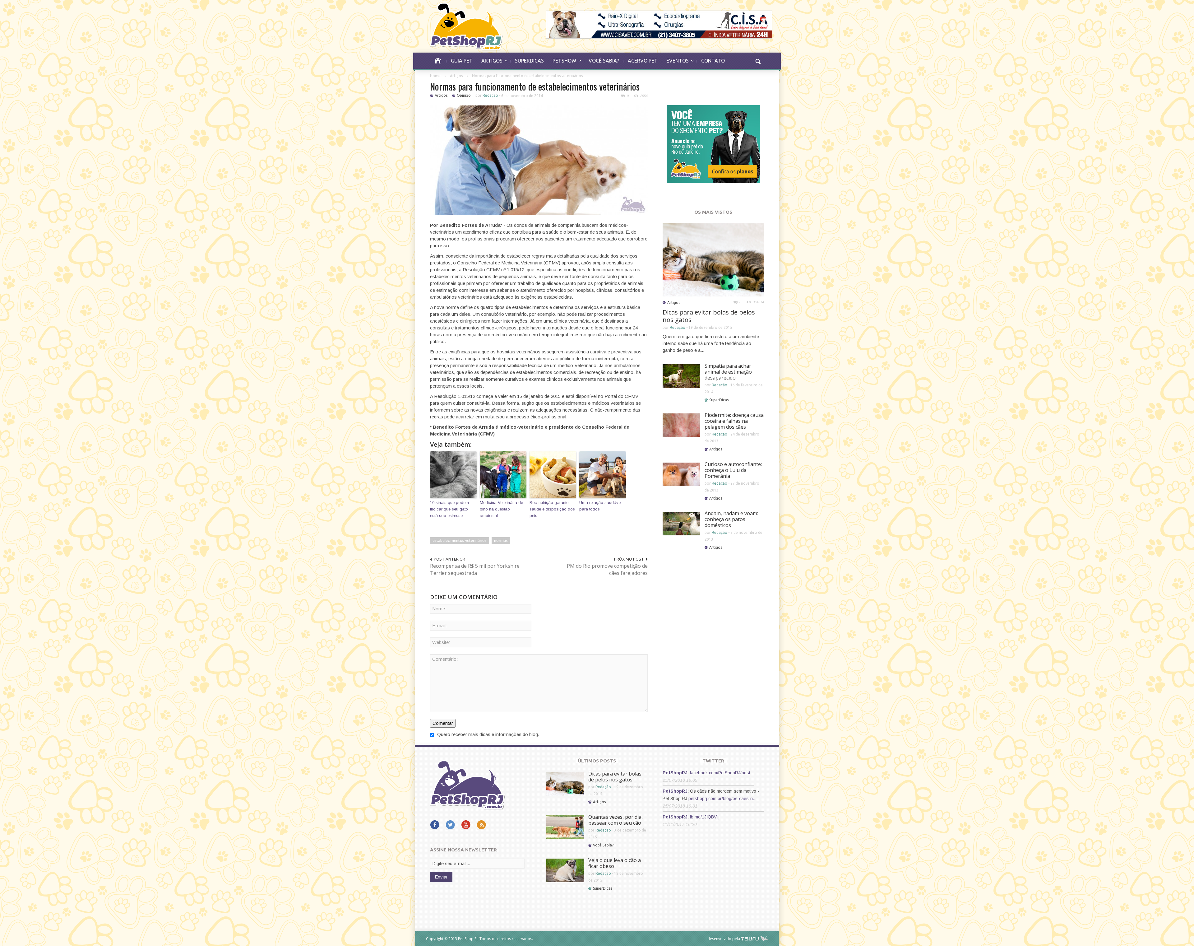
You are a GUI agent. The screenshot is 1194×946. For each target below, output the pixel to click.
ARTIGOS (489, 64)
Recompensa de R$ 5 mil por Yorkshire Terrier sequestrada (475, 569)
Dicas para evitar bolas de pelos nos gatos (709, 316)
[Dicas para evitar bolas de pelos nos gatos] (713, 259)
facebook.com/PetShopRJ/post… (722, 772)
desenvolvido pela (723, 938)
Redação (490, 95)
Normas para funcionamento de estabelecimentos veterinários (535, 86)
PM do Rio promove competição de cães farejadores (607, 569)
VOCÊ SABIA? (604, 60)
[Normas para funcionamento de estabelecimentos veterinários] (539, 159)
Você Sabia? (603, 845)
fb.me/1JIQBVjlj (705, 816)
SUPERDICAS (529, 60)
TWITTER (713, 760)
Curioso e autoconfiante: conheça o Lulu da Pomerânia (733, 470)
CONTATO (713, 60)
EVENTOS (675, 64)
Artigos (456, 76)
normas (501, 540)
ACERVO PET (643, 60)
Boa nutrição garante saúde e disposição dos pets (552, 509)
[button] (758, 61)
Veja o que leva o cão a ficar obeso (614, 863)
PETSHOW (562, 64)
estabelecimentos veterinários (460, 540)
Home (435, 76)
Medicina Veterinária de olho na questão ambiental (501, 509)
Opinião (464, 95)
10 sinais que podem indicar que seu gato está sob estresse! (449, 509)
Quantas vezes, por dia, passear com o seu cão (615, 819)
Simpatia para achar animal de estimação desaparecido (728, 371)
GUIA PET (462, 60)
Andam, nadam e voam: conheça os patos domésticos (731, 519)
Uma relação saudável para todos (600, 505)
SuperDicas (719, 400)
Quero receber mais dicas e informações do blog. (487, 734)
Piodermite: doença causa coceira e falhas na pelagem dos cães (734, 421)
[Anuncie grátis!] (713, 143)
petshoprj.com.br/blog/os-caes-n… (722, 798)
